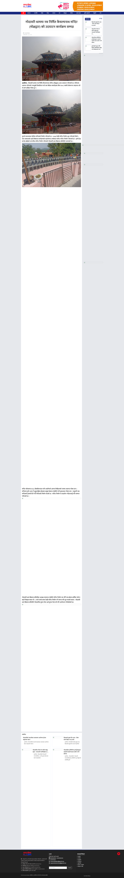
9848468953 (53, 858)
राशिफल (79, 861)
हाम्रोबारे (79, 860)
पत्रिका (71, 13)
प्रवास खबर (78, 13)
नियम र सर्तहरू (81, 865)
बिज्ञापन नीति (80, 866)
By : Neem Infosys (87, 876)
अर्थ (59, 13)
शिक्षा (48, 13)
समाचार (29, 13)
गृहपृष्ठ (79, 856)
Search (69, 868)
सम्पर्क (79, 858)
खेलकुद (65, 13)
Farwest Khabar (27, 33)
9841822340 (60, 858)
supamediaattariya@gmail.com (58, 863)
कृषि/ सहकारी (87, 13)
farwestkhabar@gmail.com (57, 861)
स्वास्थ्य (53, 13)
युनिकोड (79, 863)
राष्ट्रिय (42, 13)
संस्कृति (94, 13)
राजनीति (35, 13)
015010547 (53, 860)
